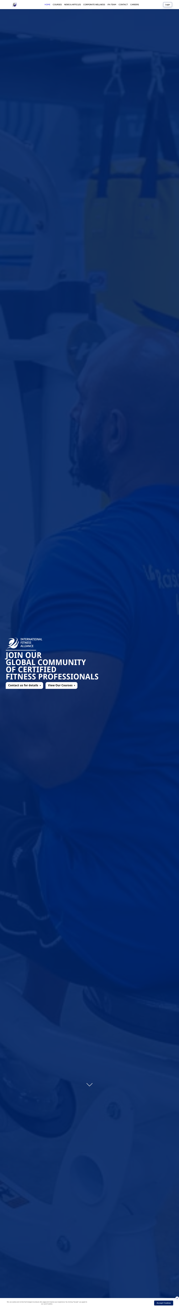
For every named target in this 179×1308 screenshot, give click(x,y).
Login (167, 4)
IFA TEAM (112, 4)
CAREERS (134, 4)
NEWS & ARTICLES (72, 4)
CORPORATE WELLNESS (94, 4)
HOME (47, 4)
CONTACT (123, 4)
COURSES (57, 4)
